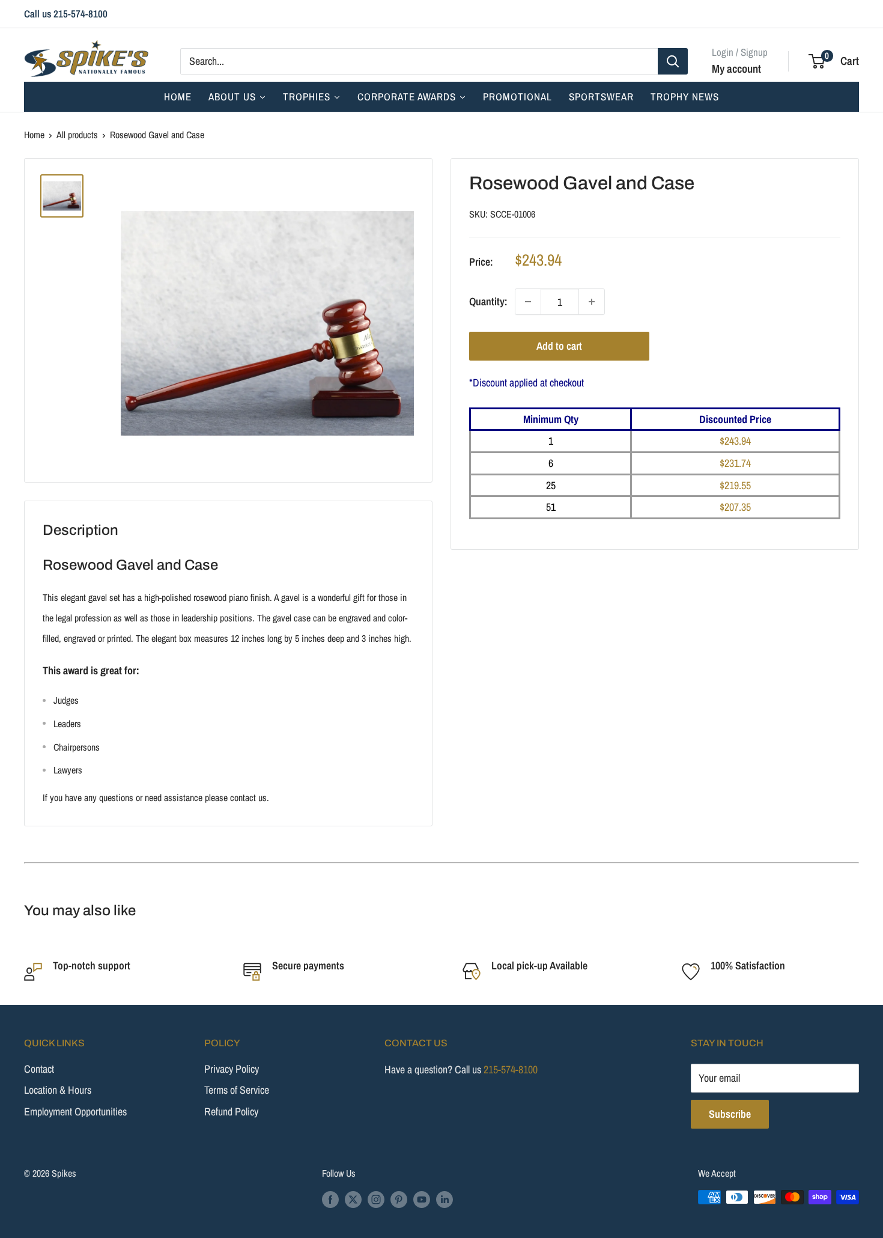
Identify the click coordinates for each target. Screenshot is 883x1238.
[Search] (673, 60)
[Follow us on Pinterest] (398, 1199)
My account (736, 68)
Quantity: (488, 301)
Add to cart (559, 345)
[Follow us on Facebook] (330, 1199)
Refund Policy (231, 1111)
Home (34, 134)
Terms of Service (236, 1089)
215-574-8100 (511, 1069)
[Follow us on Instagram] (376, 1199)
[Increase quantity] (591, 301)
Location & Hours (57, 1089)
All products (77, 134)
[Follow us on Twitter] (353, 1199)
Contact (39, 1068)
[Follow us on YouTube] (421, 1199)
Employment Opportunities (75, 1111)
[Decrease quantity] (528, 301)
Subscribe (730, 1113)
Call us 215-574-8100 (66, 13)
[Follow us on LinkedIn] (444, 1199)
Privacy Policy (231, 1068)
